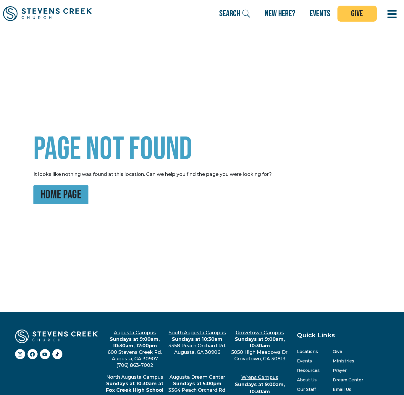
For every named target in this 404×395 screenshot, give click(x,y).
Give (337, 351)
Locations (307, 351)
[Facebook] (33, 354)
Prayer (340, 370)
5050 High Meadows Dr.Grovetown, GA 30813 (259, 346)
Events (304, 361)
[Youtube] (45, 354)
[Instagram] (20, 354)
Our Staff (306, 389)
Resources (308, 370)
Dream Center (348, 380)
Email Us (342, 389)
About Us (307, 380)
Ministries (343, 361)
